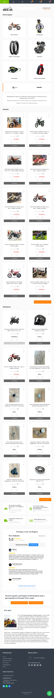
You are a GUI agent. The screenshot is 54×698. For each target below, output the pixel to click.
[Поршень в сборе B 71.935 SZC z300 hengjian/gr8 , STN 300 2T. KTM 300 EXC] (40, 432)
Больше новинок (45, 499)
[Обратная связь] (49, 693)
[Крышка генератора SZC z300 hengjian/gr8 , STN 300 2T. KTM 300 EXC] (14, 470)
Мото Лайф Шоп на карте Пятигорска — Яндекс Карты (27, 588)
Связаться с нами (7, 660)
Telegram (4, 686)
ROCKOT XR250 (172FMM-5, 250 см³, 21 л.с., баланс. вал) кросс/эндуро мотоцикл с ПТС (39, 133)
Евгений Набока (27, 615)
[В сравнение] (24, 116)
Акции (4, 666)
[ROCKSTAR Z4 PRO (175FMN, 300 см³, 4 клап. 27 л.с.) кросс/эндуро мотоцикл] (14, 160)
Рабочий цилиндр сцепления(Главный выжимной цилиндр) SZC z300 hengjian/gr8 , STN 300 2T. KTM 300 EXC (40, 406)
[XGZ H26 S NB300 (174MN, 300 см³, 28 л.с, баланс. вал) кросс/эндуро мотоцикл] (40, 272)
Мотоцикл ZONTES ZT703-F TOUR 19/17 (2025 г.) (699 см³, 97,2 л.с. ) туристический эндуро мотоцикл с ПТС (14, 331)
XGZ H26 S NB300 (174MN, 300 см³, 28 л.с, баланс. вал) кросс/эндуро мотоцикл (39, 283)
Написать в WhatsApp (36, 603)
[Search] (37, 8)
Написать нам (27, 693)
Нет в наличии (14, 343)
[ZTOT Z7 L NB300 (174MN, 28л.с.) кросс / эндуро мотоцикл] (14, 357)
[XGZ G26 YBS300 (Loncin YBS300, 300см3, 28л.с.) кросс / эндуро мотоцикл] (14, 272)
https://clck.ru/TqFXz (35, 665)
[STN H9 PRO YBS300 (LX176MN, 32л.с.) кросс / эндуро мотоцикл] (14, 197)
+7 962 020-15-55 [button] (8, 675)
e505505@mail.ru (7, 678)
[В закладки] (24, 114)
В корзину (14, 145)
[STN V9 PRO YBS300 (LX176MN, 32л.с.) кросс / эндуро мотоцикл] (40, 197)
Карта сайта (6, 662)
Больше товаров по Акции (42, 302)
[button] (22, 2)
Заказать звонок (46, 9)
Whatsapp (7, 686)
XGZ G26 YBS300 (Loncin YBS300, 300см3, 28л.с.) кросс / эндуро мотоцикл (14, 283)
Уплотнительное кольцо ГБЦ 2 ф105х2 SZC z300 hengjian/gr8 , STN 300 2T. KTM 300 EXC (40, 368)
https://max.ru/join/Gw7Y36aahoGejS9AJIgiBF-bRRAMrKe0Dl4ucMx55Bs (37, 665)
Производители (6, 664)
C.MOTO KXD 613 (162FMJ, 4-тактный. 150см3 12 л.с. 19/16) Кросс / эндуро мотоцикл (14, 133)
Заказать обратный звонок (19, 603)
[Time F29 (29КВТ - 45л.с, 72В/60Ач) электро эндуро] (40, 235)
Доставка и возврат (7, 658)
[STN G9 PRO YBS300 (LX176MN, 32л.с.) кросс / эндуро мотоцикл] (40, 160)
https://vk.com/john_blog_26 (32, 665)
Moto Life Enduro (37, 620)
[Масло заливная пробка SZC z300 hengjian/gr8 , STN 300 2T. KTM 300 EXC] (14, 395)
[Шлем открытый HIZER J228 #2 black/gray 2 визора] (40, 320)
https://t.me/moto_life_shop (40, 665)
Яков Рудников (37, 615)
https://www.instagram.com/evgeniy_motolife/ (29, 665)
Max (9, 686)
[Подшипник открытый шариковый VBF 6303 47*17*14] (40, 470)
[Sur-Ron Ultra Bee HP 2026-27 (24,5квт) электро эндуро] (14, 235)
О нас (4, 656)
